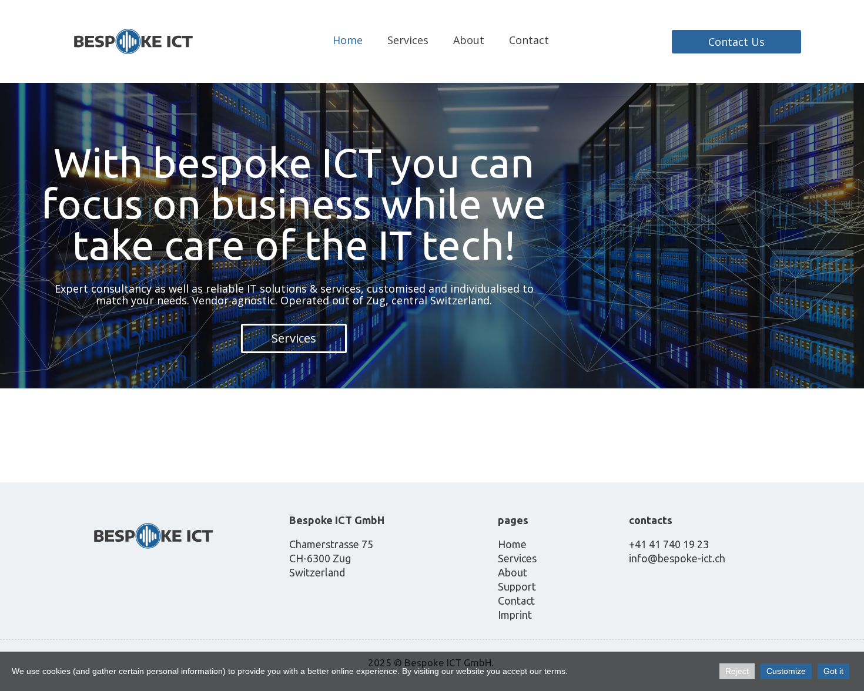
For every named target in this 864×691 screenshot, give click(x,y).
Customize (786, 671)
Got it (833, 671)
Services (407, 40)
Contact (529, 40)
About (468, 40)
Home (348, 40)
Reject (737, 671)
